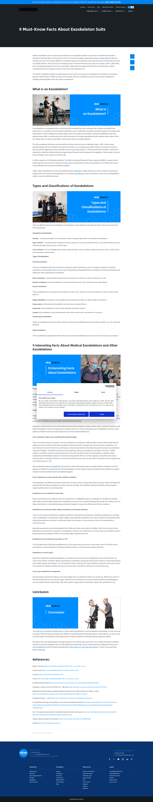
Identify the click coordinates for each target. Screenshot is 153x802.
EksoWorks (33, 780)
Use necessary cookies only (76, 414)
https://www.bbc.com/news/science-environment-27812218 (88, 687)
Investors (82, 7)
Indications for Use (114, 775)
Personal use (92, 11)
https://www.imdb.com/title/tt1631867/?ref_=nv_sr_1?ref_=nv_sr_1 (65, 666)
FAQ (84, 780)
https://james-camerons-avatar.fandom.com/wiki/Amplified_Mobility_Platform (74, 683)
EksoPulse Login (87, 775)
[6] (83, 69)
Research (85, 784)
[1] (61, 58)
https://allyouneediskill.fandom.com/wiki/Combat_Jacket (60, 670)
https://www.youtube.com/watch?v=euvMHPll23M (75, 719)
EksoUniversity (87, 777)
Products (119, 11)
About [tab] (103, 392)
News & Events (60, 780)
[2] (110, 58)
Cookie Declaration (114, 773)
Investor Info (59, 777)
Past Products (33, 782)
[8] (65, 155)
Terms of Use (113, 782)
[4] (97, 61)
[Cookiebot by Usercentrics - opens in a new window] (106, 386)
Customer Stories (87, 773)
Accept (102, 414)
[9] (103, 163)
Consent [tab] (50, 392)
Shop (98, 7)
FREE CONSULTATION (113, 2)
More (130, 11)
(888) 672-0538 (119, 753)
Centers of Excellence (88, 771)
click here (41, 650)
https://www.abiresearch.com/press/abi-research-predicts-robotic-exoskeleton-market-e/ (60, 694)
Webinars (85, 788)
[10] (50, 461)
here (43, 523)
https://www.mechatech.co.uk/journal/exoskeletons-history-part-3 (71, 698)
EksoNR (48, 270)
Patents (111, 777)
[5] (113, 61)
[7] (63, 77)
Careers (58, 771)
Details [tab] (76, 392)
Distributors (59, 773)
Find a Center (91, 7)
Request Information (107, 7)
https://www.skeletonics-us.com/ (50, 723)
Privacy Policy (113, 780)
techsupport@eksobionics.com (125, 755)
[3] (40, 61)
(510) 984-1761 (36, 752)
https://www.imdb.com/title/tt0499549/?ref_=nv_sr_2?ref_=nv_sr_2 (58, 679)
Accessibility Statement (115, 771)
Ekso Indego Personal (35, 775)
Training (85, 786)
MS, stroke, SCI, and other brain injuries (84, 647)
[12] (113, 582)
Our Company (60, 782)
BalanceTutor (33, 771)
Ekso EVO (32, 773)
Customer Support (121, 7)
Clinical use (106, 11)
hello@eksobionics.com (42, 754)
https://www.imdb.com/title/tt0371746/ (51, 674)
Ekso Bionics (79, 173)
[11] (59, 563)
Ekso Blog (59, 775)
